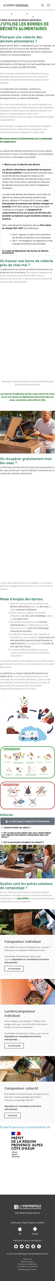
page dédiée (23, 898)
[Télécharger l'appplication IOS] (20, 1229)
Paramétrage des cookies (27, 1269)
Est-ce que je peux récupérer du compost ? (24, 842)
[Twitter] (22, 1246)
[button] (27, 164)
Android (35, 1234)
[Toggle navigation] (48, 5)
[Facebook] (16, 1246)
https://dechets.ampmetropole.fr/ (27, 1213)
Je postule (12, 1115)
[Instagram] (39, 1246)
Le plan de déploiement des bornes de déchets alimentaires (25, 252)
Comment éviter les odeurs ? (17, 827)
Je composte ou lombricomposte (15, 17)
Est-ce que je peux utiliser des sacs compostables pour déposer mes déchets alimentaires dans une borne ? (26, 835)
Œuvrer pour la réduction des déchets (22, 164)
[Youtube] (27, 1246)
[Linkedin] (33, 1246)
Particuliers (19, 14)
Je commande (14, 968)
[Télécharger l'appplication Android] (35, 1229)
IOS (20, 1234)
